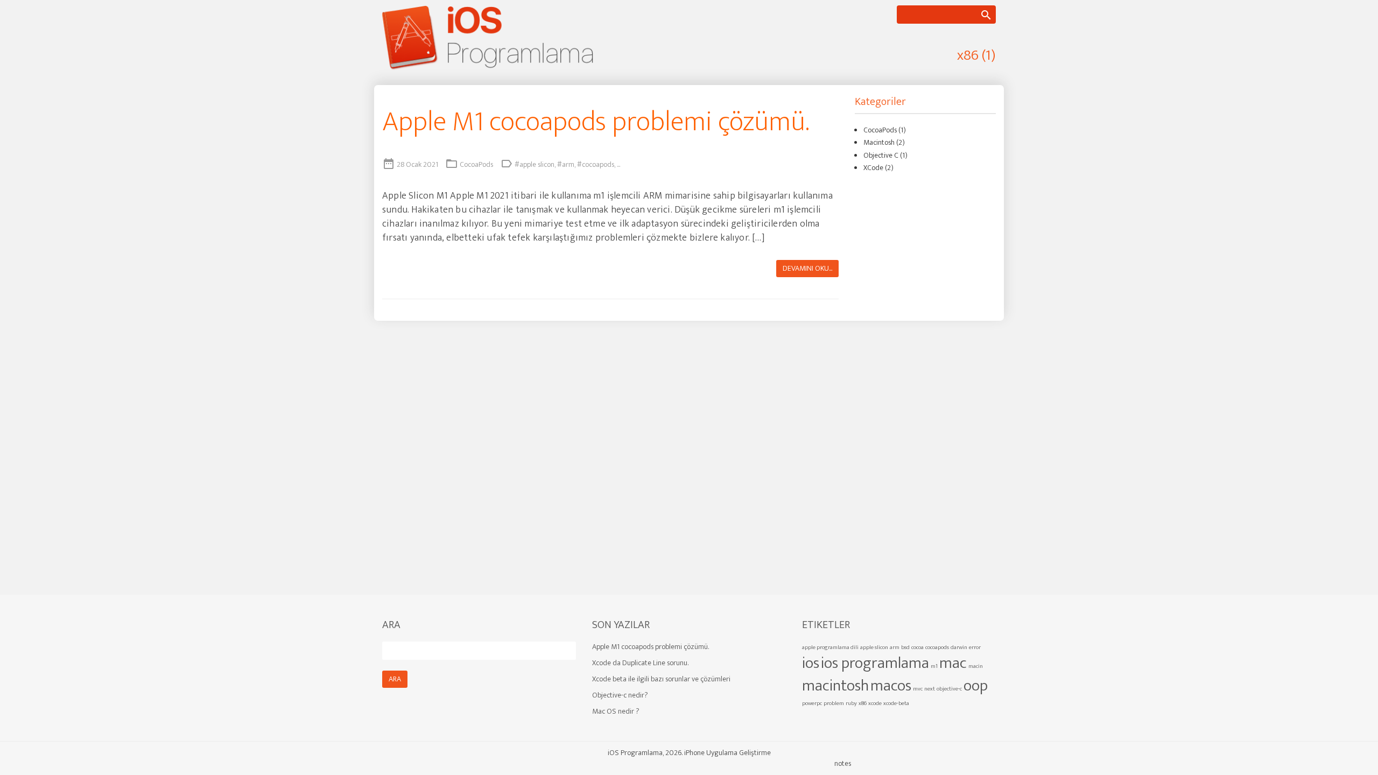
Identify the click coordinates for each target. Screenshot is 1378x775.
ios (810, 663)
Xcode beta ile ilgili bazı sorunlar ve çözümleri (661, 679)
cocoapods (937, 647)
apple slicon (874, 647)
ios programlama (875, 663)
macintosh (835, 686)
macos (890, 686)
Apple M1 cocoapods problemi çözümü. (595, 121)
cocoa (917, 647)
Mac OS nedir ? (615, 711)
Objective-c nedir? (620, 695)
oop (976, 686)
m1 (934, 666)
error (975, 647)
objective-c (949, 689)
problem (834, 703)
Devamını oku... (807, 268)
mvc (918, 689)
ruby (851, 703)
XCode (873, 167)
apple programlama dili (830, 647)
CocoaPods (476, 164)
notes (842, 763)
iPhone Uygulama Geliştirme (727, 752)
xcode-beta (896, 703)
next (929, 689)
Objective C (880, 155)
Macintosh (879, 142)
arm (894, 647)
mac (953, 663)
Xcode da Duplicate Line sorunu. (640, 663)
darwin (959, 647)
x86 (863, 703)
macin (975, 666)
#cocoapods (595, 164)
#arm (565, 164)
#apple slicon (534, 164)
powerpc (812, 703)
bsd (905, 647)
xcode (875, 703)
